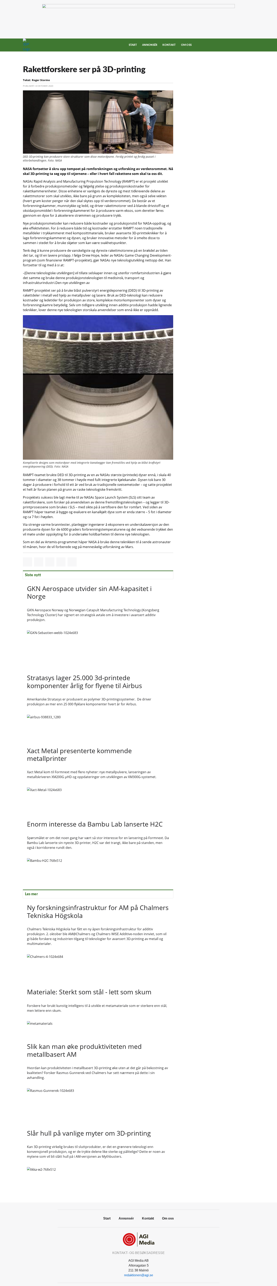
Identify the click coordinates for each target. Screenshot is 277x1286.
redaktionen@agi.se (138, 1275)
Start (133, 45)
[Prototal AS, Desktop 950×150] (138, 7)
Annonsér (149, 45)
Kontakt (169, 45)
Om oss (186, 45)
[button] (27, 561)
